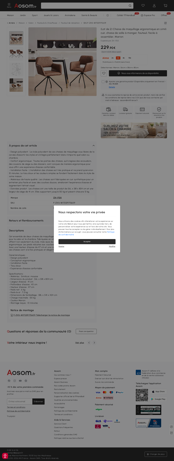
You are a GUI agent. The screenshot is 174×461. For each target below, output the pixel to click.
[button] (5, 456)
